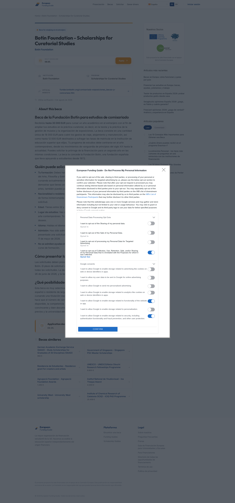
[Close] (164, 170)
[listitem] (117, 217)
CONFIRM (98, 329)
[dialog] (117, 251)
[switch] (151, 223)
